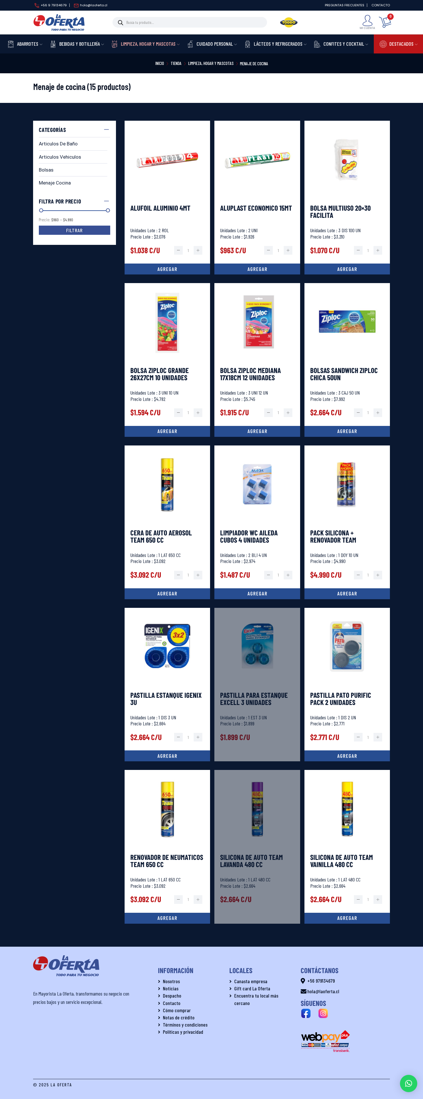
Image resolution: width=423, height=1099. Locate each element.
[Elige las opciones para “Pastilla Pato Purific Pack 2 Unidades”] (347, 755)
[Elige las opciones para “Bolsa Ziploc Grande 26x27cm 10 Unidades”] (167, 431)
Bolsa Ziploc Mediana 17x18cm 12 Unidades (250, 374)
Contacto (171, 1003)
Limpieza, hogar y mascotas (211, 63)
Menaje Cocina (55, 183)
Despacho (172, 995)
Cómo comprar (177, 1010)
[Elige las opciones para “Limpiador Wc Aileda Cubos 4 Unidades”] (257, 593)
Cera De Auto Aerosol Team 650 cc (161, 536)
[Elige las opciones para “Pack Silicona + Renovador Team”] (347, 593)
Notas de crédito (179, 1017)
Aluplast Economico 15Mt (256, 208)
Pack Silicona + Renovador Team (333, 536)
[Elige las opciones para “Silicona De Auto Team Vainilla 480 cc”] (347, 918)
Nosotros (171, 981)
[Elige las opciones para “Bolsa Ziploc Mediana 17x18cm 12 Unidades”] (257, 431)
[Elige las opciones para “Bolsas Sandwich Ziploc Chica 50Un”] (347, 431)
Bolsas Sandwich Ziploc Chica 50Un (344, 374)
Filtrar (74, 230)
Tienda (176, 63)
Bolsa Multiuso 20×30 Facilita (340, 211)
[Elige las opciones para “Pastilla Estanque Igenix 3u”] (167, 755)
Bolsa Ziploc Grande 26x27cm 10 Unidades (159, 374)
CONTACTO (380, 5)
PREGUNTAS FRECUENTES (344, 5)
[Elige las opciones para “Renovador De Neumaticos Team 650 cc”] (167, 918)
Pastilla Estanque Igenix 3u (166, 698)
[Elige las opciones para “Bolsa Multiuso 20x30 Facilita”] (347, 269)
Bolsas (46, 170)
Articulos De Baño (58, 144)
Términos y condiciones (185, 1024)
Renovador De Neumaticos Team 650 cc (166, 861)
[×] (408, 1083)
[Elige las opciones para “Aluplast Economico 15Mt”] (257, 269)
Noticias (170, 988)
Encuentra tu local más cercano (256, 999)
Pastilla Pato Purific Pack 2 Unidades (340, 698)
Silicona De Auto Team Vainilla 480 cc (341, 861)
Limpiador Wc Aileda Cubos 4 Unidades (249, 536)
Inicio (159, 63)
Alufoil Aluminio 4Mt (160, 208)
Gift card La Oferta (252, 988)
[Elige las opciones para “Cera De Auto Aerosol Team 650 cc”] (167, 593)
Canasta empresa (250, 981)
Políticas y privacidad (183, 1032)
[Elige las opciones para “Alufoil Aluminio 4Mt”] (167, 269)
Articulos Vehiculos (60, 157)
